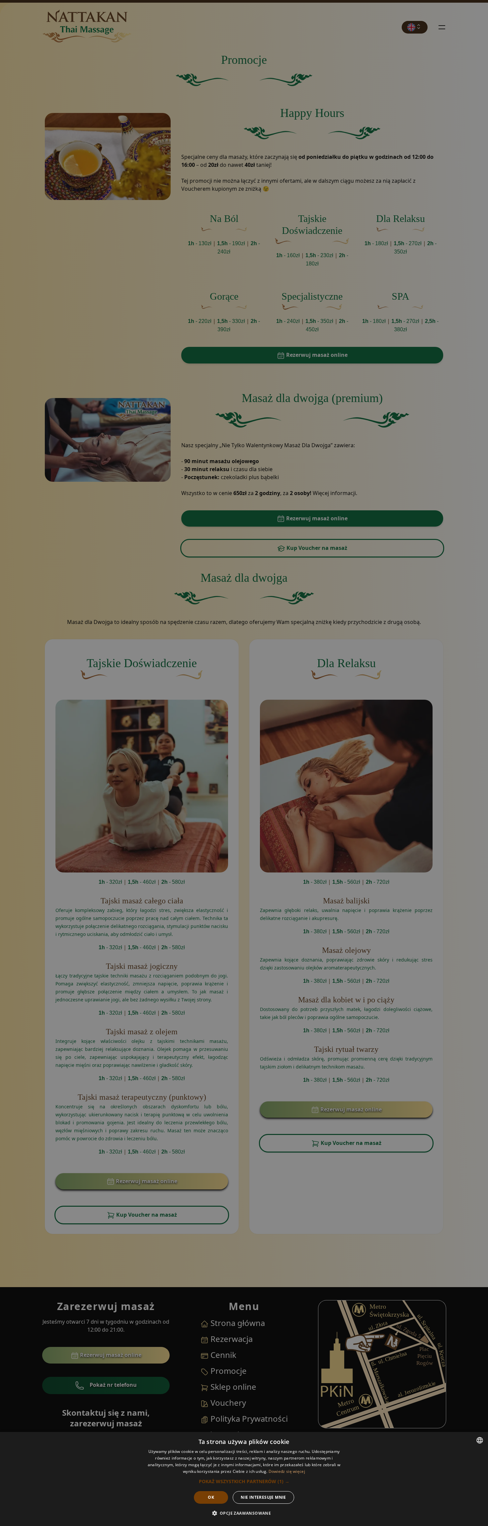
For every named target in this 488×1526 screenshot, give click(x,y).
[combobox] (479, 1440)
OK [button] (211, 1497)
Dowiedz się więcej (287, 1471)
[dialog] (244, 1479)
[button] (244, 1481)
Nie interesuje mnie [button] (263, 1497)
